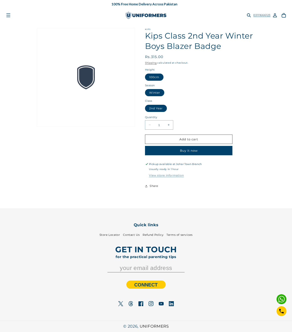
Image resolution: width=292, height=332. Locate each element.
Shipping (151, 62)
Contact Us (131, 235)
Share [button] (154, 186)
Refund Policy (153, 235)
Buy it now (189, 150)
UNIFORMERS (154, 326)
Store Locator (110, 235)
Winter (154, 92)
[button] (8, 15)
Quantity (151, 116)
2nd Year (156, 108)
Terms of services (179, 235)
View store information (166, 175)
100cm (154, 77)
